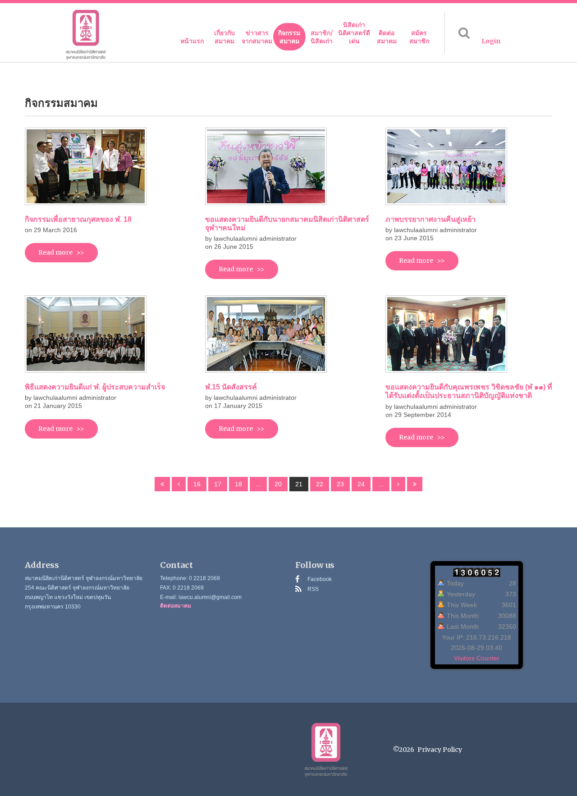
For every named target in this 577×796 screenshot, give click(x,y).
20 (278, 484)
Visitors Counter (476, 658)
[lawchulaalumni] (86, 35)
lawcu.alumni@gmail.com (210, 597)
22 (319, 484)
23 (340, 484)
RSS (313, 589)
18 (238, 484)
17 (217, 484)
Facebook (319, 579)
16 (197, 484)
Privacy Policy (439, 750)
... (258, 484)
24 (361, 484)
